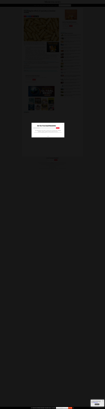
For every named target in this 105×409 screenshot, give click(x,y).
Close (48, 136)
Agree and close (97, 404)
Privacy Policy (96, 402)
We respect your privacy (43, 132)
